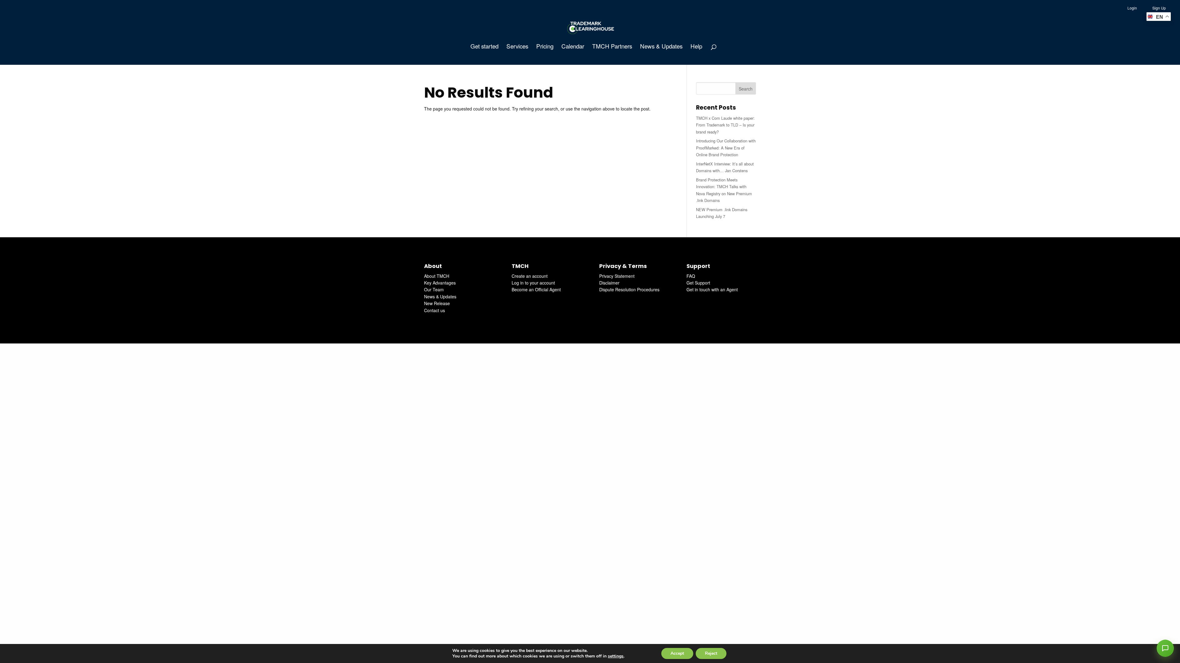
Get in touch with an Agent (712, 289)
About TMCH (436, 276)
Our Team (434, 289)
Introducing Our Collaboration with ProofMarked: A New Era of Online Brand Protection (726, 147)
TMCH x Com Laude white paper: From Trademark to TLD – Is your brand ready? (725, 125)
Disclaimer (609, 283)
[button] (1165, 648)
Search (746, 89)
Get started (484, 47)
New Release (437, 303)
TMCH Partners (612, 47)
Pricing (544, 47)
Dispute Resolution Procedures (629, 289)
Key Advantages (440, 283)
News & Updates (661, 47)
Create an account (530, 276)
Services (517, 47)
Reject (711, 653)
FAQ (690, 276)
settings (615, 656)
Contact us (434, 310)
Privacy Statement (617, 276)
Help (696, 47)
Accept (677, 653)
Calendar (572, 47)
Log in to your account (533, 283)
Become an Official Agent (536, 289)
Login (1132, 7)
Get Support (698, 283)
